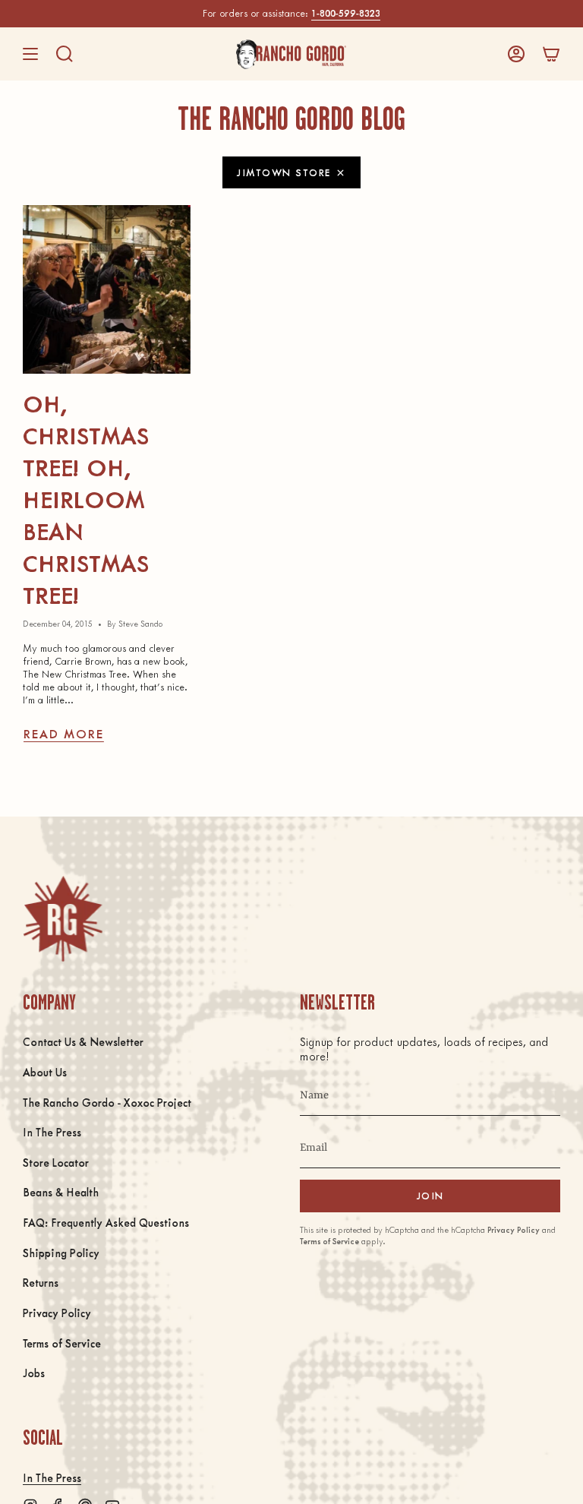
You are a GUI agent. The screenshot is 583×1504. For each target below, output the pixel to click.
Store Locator (56, 1162)
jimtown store (284, 172)
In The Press (52, 1132)
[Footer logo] (62, 919)
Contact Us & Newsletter (83, 1041)
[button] (64, 53)
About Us (45, 1072)
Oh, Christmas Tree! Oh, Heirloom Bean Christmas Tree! (86, 499)
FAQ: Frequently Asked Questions (106, 1222)
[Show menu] (30, 53)
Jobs (34, 1373)
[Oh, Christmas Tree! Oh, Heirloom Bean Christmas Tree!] (107, 289)
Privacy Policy (57, 1313)
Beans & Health (61, 1192)
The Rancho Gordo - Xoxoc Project (107, 1102)
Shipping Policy (61, 1252)
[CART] (551, 53)
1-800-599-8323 (345, 13)
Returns (40, 1282)
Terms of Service (62, 1343)
